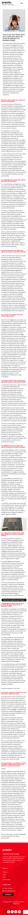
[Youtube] (19, 911)
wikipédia (9, 836)
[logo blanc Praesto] (7, 850)
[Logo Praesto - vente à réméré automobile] (7, 2)
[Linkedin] (15, 911)
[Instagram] (12, 911)
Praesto (3, 768)
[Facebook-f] (8, 911)
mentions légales (7, 903)
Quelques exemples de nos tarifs (10, 688)
